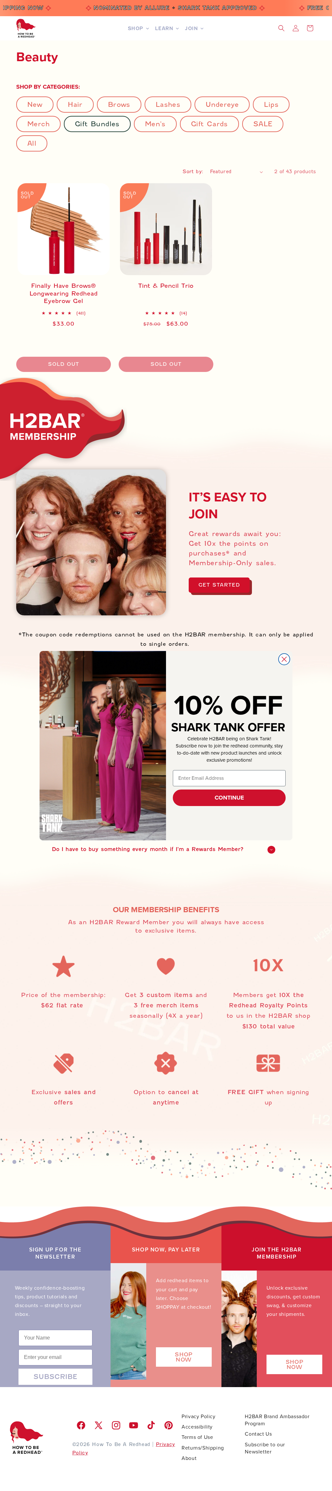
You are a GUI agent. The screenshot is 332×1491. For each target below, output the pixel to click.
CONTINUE (229, 797)
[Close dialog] (284, 659)
